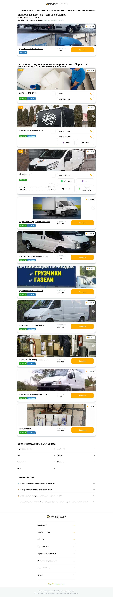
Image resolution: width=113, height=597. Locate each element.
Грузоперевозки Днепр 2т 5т (31, 130)
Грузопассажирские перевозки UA (33, 256)
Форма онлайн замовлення (87, 188)
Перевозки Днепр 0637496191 (32, 325)
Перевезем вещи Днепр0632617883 (34, 222)
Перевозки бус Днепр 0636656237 (33, 360)
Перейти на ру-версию (56, 584)
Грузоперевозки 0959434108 (31, 291)
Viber (67, 143)
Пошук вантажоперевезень (38, 10)
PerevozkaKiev (25, 429)
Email (87, 143)
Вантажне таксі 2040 (27, 93)
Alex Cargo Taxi (25, 174)
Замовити (82, 50)
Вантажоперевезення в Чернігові (62, 10)
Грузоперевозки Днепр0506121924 (34, 394)
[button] (93, 34)
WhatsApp (67, 181)
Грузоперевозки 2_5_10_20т (31, 49)
